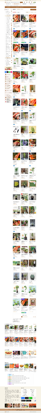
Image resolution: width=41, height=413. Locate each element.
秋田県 (19, 375)
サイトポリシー (13, 409)
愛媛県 (17, 381)
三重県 (13, 379)
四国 (9, 381)
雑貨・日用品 (17, 391)
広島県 (19, 380)
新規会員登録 (26, 0)
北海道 (9, 374)
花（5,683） (8, 60)
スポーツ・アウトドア (7, 392)
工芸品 (15, 392)
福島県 (22, 375)
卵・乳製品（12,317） (8, 37)
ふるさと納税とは (24, 389)
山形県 (21, 375)
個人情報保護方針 (18, 409)
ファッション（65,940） (8, 55)
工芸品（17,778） (7, 56)
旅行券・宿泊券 (10, 391)
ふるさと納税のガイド (24, 2)
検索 (21, 2)
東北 (9, 375)
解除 (11, 9)
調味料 (5, 391)
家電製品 (8, 391)
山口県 (21, 380)
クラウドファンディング (34, 0)
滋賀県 (15, 379)
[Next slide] (35, 329)
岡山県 (17, 380)
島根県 (15, 380)
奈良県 (22, 379)
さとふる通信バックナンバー (24, 395)
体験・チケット (14, 391)
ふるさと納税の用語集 (25, 392)
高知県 (19, 381)
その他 (19, 392)
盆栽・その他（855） (9, 61)
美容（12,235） (7, 54)
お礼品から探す (6, 389)
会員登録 (32, 392)
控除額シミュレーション (32, 389)
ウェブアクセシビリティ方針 (27, 409)
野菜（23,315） (7, 36)
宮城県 (17, 375)
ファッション (12, 392)
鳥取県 (13, 380)
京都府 (17, 379)
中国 (9, 380)
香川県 (15, 381)
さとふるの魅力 (32, 395)
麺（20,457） (7, 43)
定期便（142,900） (8, 63)
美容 (10, 392)
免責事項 (32, 409)
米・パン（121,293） (8, 33)
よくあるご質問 (29, 0)
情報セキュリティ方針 (22, 409)
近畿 (9, 379)
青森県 (13, 375)
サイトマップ (9, 409)
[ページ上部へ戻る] (39, 409)
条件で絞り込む (33, 9)
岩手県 (15, 375)
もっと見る (35, 336)
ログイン (23, 0)
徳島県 (13, 381)
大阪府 (19, 379)
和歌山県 (25, 379)
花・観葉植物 (17, 392)
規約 (15, 409)
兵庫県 (21, 379)
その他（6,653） (7, 62)
